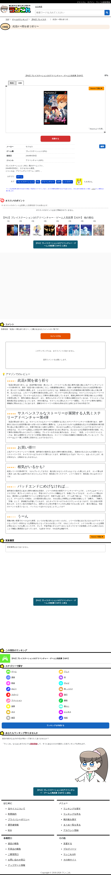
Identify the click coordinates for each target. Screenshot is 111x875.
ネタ (13, 712)
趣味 (66, 700)
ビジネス (67, 712)
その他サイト (69, 860)
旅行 (66, 695)
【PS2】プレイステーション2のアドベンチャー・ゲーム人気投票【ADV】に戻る (55, 244)
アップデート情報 (16, 865)
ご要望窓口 (13, 854)
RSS (10, 830)
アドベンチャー (48, 182)
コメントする (55, 336)
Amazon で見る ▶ (96, 88)
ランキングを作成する (55, 725)
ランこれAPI (69, 854)
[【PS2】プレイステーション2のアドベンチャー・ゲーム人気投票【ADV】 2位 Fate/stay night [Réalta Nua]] (24, 230)
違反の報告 (13, 843)
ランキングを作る (72, 814)
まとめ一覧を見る (72, 825)
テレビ (66, 683)
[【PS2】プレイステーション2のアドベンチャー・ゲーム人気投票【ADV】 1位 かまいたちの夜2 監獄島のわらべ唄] (12, 230)
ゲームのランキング (20, 19)
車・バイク (68, 689)
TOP (7, 19)
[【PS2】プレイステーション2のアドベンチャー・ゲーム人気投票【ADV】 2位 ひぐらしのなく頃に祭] (61, 230)
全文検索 (38, 7)
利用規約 (12, 814)
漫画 (13, 677)
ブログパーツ (69, 849)
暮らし (66, 706)
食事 (13, 706)
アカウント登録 (71, 830)
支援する (67, 843)
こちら (93, 188)
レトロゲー (67, 182)
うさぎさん (88, 182)
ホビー (14, 689)
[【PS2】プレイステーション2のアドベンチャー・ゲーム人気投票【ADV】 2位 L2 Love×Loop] (98, 230)
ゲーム (19, 177)
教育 (13, 718)
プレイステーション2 (25, 182)
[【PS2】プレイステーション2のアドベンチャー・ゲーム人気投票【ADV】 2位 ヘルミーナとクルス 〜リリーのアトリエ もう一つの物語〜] (37, 230)
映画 (13, 683)
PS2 (38, 182)
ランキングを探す (72, 808)
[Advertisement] (55, 52)
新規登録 (33, 744)
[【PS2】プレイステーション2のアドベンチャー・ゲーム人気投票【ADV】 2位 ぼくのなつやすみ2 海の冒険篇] (86, 230)
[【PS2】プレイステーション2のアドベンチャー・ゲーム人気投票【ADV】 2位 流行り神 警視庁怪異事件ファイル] (49, 230)
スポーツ (14, 695)
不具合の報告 (14, 849)
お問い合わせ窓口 (16, 860)
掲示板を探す (69, 819)
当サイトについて (16, 808)
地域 (66, 718)
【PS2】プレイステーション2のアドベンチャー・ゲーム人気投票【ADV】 (54, 76)
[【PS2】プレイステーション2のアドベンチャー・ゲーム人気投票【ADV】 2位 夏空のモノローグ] (73, 230)
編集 (102, 146)
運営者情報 (13, 825)
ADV (59, 182)
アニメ (66, 672)
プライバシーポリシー (19, 819)
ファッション (16, 700)
